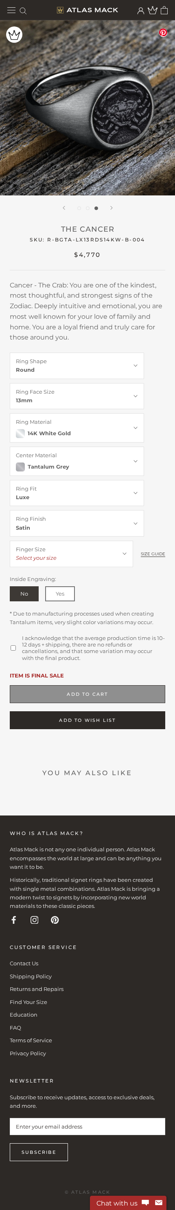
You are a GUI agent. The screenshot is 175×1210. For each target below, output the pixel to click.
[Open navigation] (11, 10)
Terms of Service (31, 1040)
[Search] (23, 10)
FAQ (15, 1027)
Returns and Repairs (36, 989)
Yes (60, 593)
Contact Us (24, 963)
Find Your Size (28, 1002)
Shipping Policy (31, 976)
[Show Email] (159, 1203)
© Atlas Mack (87, 1192)
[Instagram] (35, 919)
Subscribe (39, 1152)
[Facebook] (14, 919)
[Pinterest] (55, 919)
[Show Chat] (145, 1203)
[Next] (111, 208)
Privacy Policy (28, 1053)
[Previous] (64, 208)
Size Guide (153, 554)
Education (23, 1014)
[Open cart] (164, 10)
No (24, 593)
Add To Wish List (87, 720)
